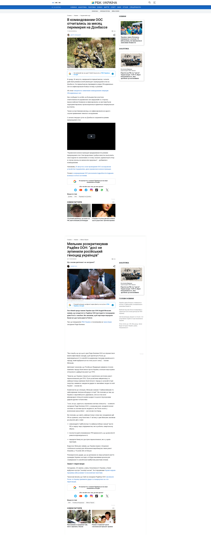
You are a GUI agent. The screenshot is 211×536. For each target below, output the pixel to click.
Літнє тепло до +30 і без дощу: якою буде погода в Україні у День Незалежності (130, 325)
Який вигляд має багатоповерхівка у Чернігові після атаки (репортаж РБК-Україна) (131, 311)
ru (59, 2)
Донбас (70, 196)
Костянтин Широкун (126, 69)
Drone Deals (95, 11)
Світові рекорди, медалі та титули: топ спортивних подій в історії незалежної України (131, 318)
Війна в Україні (115, 11)
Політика (92, 7)
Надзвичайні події (85, 15)
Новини (73, 7)
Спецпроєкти (135, 7)
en (56, 2)
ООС (75, 196)
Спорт (113, 7)
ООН (69, 502)
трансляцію (107, 322)
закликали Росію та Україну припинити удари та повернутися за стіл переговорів (90, 479)
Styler (125, 7)
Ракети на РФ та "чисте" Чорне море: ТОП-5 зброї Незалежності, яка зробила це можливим (131, 75)
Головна (69, 15)
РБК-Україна (86, 322)
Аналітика (82, 7)
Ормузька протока (105, 11)
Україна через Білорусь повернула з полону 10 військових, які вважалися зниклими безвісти (131, 40)
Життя (106, 7)
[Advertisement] (91, 338)
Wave (119, 7)
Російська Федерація (78, 502)
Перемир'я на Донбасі (85, 196)
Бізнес (99, 7)
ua (53, 2)
